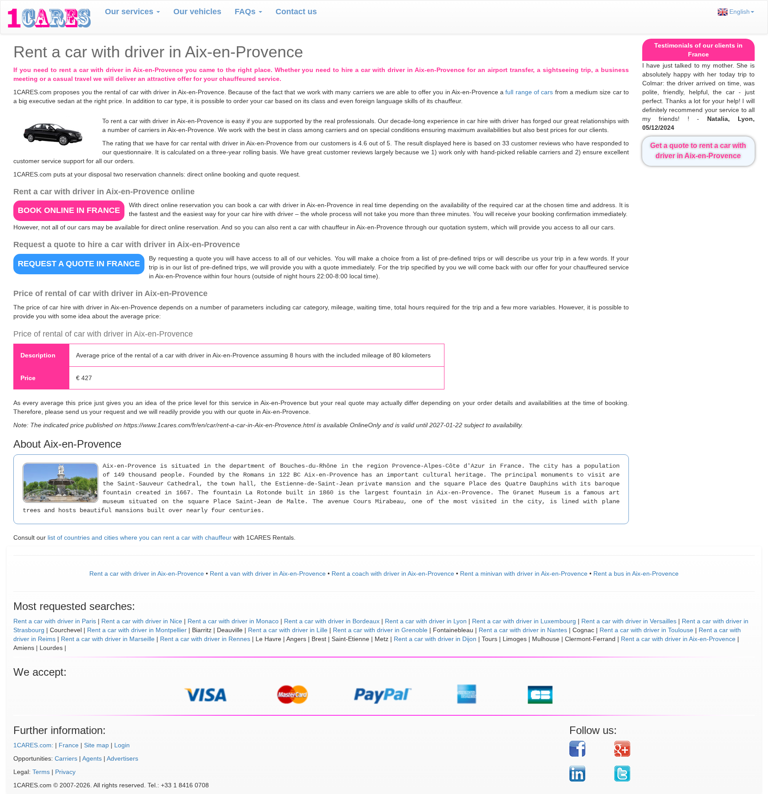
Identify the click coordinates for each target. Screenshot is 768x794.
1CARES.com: (33, 745)
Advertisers (122, 758)
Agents (92, 758)
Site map (96, 745)
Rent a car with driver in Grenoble (380, 630)
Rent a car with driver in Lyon (426, 621)
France (69, 745)
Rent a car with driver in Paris (54, 621)
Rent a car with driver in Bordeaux (332, 621)
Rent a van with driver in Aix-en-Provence (268, 573)
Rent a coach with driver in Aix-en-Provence (393, 573)
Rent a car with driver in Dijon (435, 638)
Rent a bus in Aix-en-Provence (636, 573)
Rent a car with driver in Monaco (233, 621)
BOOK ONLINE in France (69, 210)
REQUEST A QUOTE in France (79, 263)
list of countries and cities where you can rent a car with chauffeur (140, 537)
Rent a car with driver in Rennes (205, 638)
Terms (41, 771)
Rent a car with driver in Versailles (628, 621)
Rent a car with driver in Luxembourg (524, 621)
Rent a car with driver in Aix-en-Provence (146, 573)
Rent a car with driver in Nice (141, 621)
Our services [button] (130, 11)
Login (122, 745)
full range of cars (529, 92)
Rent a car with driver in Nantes (523, 630)
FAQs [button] (246, 11)
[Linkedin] (588, 774)
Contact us (296, 11)
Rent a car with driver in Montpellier (137, 630)
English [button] (739, 11)
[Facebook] (588, 749)
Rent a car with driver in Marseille (108, 638)
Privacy (65, 771)
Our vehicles (197, 11)
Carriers (66, 758)
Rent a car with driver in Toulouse (646, 630)
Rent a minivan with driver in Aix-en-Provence (524, 573)
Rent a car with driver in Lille (288, 630)
